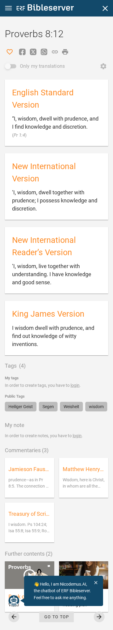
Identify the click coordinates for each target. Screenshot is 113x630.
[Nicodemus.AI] (13, 600)
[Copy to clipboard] (55, 52)
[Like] (9, 52)
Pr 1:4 (19, 135)
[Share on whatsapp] (44, 52)
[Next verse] (99, 616)
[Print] (65, 52)
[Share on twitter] (33, 52)
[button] (8, 8)
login (75, 385)
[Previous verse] (13, 616)
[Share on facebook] (22, 52)
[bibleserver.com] (45, 8)
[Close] (105, 8)
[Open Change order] (103, 66)
